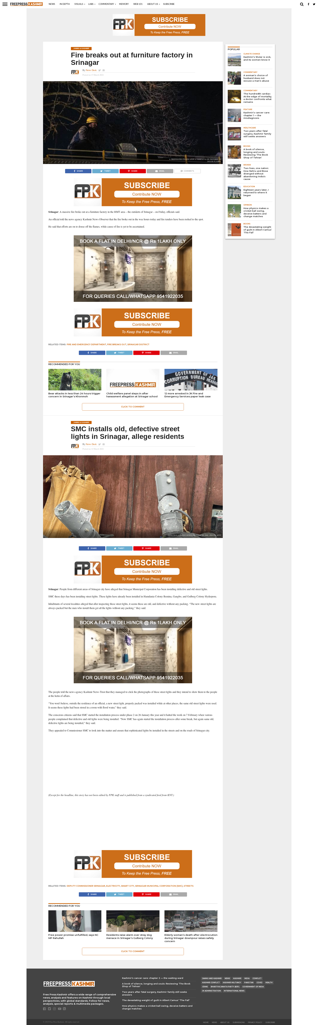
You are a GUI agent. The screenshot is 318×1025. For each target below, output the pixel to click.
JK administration (211, 991)
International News (234, 991)
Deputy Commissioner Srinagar (86, 886)
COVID (259, 982)
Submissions (239, 1022)
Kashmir (237, 978)
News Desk (91, 70)
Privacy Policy (255, 1022)
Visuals (78, 4)
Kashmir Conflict (211, 982)
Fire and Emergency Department (86, 344)
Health (268, 982)
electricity (113, 886)
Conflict (257, 978)
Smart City (127, 886)
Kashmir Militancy (232, 982)
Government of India (253, 987)
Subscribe (169, 4)
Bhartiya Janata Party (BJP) (225, 987)
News (52, 4)
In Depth (65, 4)
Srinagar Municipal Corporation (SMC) (159, 886)
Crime (205, 987)
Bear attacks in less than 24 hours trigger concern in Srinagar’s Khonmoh (74, 395)
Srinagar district (138, 344)
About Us (152, 4)
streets (188, 886)
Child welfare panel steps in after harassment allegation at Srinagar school (132, 395)
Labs (90, 4)
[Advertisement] (132, 759)
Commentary (106, 4)
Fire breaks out (116, 344)
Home (206, 1022)
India (246, 978)
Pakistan (248, 982)
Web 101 (138, 4)
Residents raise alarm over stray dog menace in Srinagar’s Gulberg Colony (129, 936)
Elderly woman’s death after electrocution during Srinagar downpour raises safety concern (190, 938)
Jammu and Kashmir (212, 978)
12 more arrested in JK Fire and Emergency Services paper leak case (187, 395)
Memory (124, 4)
